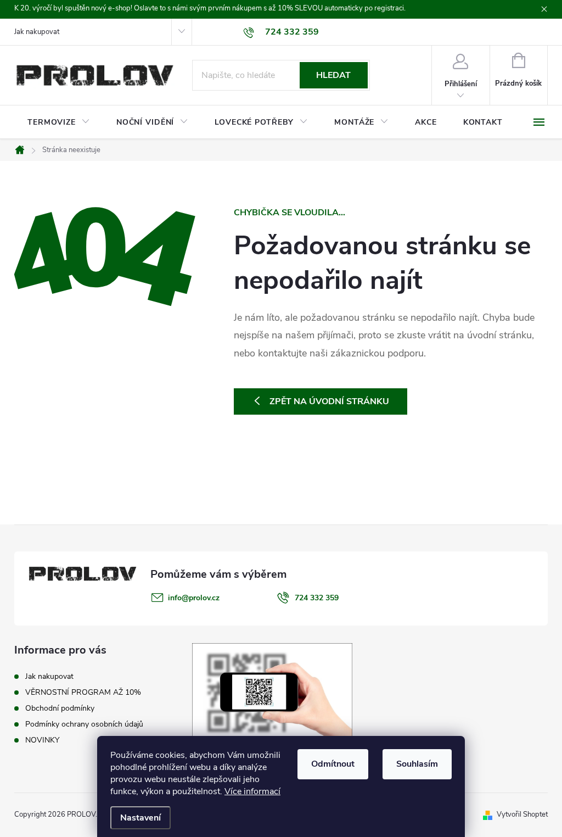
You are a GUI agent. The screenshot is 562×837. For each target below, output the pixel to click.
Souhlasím (417, 764)
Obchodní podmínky (59, 708)
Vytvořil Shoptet (522, 814)
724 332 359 (317, 598)
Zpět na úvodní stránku (329, 401)
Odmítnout (333, 764)
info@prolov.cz (194, 598)
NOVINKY (42, 740)
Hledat (333, 75)
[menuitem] (58, 122)
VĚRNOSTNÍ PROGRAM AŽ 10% (83, 692)
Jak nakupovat (36, 32)
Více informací (252, 791)
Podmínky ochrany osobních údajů (84, 724)
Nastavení (140, 818)
